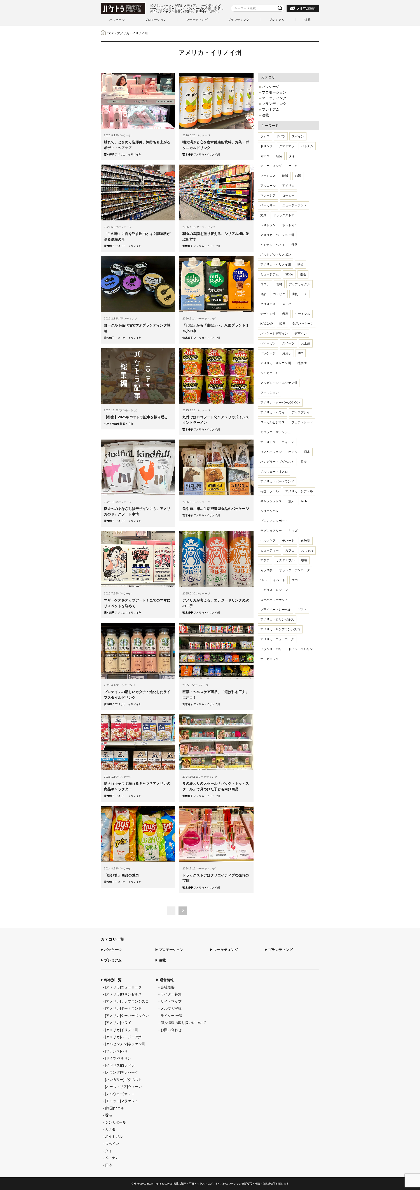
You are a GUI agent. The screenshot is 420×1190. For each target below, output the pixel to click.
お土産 (305, 343)
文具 (263, 215)
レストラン (268, 225)
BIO (300, 353)
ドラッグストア (283, 215)
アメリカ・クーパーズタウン (280, 402)
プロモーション (155, 19)
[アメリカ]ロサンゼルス (123, 994)
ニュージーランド (294, 205)
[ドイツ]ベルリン (118, 1058)
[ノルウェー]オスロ (120, 1094)
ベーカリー (268, 205)
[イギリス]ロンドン (120, 1065)
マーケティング (197, 19)
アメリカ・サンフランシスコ (280, 629)
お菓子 (286, 353)
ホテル (293, 452)
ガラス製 (266, 570)
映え (301, 264)
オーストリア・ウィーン (277, 442)
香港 (304, 461)
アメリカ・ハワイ (272, 412)
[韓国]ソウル (114, 1108)
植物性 (302, 363)
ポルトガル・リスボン (275, 254)
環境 (304, 560)
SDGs (289, 274)
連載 (307, 19)
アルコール (268, 185)
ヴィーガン (268, 343)
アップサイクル (299, 284)
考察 (285, 314)
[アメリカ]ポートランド (123, 1008)
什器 (294, 245)
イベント (279, 580)
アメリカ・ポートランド (277, 481)
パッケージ (117, 19)
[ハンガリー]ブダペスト (123, 1080)
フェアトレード (302, 422)
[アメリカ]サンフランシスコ (127, 1001)
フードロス (268, 175)
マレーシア (268, 195)
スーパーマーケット (274, 599)
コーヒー (288, 195)
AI (305, 294)
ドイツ (280, 136)
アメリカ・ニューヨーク (277, 639)
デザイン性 (268, 314)
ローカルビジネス (272, 422)
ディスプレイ (300, 412)
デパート (288, 540)
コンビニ (279, 294)
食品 (263, 294)
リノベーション (271, 452)
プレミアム (276, 19)
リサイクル (302, 314)
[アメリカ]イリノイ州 (121, 1030)
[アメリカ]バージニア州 (123, 1037)
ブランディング (238, 19)
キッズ (293, 530)
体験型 (305, 540)
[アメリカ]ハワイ (118, 1023)
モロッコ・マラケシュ (275, 432)
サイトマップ (171, 1001)
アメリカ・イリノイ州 (275, 264)
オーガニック (269, 659)
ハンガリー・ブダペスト (277, 461)
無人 (291, 501)
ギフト (302, 609)
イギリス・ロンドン (274, 590)
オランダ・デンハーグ (294, 570)
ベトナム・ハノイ (272, 245)
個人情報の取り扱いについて (183, 1023)
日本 (307, 452)
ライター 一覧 (171, 1016)
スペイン (298, 136)
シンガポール (269, 373)
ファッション (269, 392)
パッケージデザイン (274, 333)
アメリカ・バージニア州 (277, 235)
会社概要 (168, 987)
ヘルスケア (268, 540)
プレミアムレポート (274, 521)
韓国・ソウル (269, 491)
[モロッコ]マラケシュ (121, 1101)
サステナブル (285, 560)
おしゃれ (307, 550)
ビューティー (269, 550)
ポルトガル (290, 225)
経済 (279, 156)
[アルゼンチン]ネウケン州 (125, 1044)
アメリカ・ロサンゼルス (277, 619)
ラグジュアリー (271, 530)
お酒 (298, 175)
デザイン (300, 333)
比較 (295, 294)
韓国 (282, 323)
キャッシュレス (271, 501)
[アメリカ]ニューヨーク (123, 987)
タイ (292, 156)
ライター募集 (171, 994)
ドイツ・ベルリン (300, 649)
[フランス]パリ (116, 1051)
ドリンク (266, 146)
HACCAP (266, 323)
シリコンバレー (271, 511)
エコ (295, 580)
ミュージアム (269, 274)
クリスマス (268, 304)
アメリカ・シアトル (299, 491)
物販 (303, 274)
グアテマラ (286, 146)
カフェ (289, 550)
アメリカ (288, 185)
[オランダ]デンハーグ (121, 1072)
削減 (285, 175)
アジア (265, 560)
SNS (263, 580)
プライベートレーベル (275, 609)
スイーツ (288, 343)
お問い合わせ (171, 1030)
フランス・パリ (271, 649)
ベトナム (307, 146)
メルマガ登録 (171, 1008)
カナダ (265, 156)
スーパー (288, 304)
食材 (279, 284)
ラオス (265, 136)
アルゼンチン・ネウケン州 (278, 383)
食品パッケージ (302, 323)
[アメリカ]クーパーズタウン (127, 1016)
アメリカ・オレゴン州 (275, 363)
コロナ (265, 284)
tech (304, 501)
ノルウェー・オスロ (274, 471)
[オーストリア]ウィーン (123, 1087)
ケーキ (293, 166)
